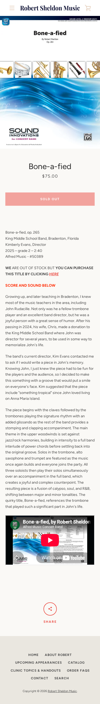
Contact (39, 678)
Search (61, 678)
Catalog (76, 662)
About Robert (58, 655)
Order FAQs (78, 670)
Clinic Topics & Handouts (36, 670)
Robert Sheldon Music (62, 691)
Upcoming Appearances (38, 662)
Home (33, 655)
